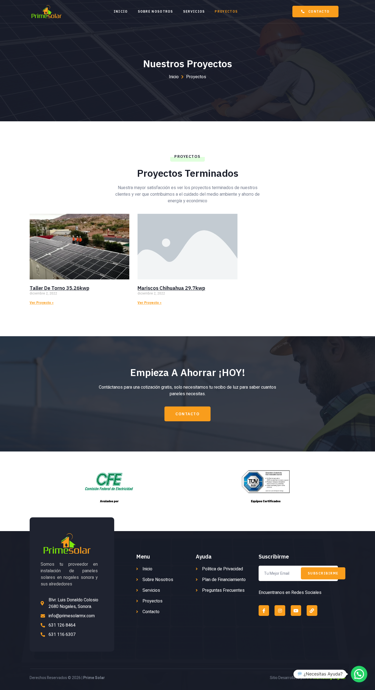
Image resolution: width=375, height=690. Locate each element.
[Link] (312, 610)
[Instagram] (280, 610)
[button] (315, 11)
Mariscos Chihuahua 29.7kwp (171, 288)
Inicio (121, 11)
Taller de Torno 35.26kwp (59, 288)
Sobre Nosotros (155, 11)
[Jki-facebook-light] (264, 610)
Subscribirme (323, 573)
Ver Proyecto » (42, 302)
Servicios (194, 11)
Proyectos (226, 11)
